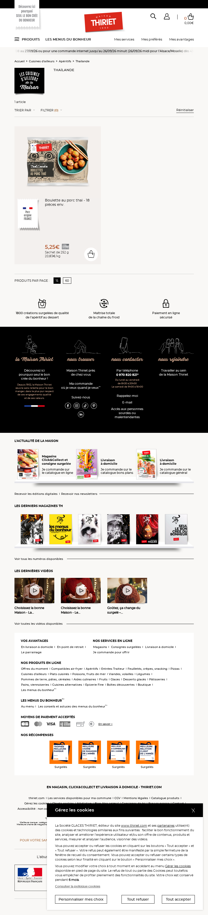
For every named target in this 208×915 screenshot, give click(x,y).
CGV (117, 798)
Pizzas (175, 668)
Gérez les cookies (36, 803)
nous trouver (80, 359)
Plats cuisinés (59, 674)
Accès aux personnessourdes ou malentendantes (127, 413)
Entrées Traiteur (113, 668)
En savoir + (105, 724)
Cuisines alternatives (67, 684)
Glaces (115, 679)
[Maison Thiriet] (104, 22)
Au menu (27, 706)
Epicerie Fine (94, 684)
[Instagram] (77, 405)
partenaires (166, 825)
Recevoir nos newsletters (79, 494)
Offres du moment (34, 668)
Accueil (19, 61)
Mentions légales (136, 798)
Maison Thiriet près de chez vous (80, 372)
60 (67, 280)
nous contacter (127, 359)
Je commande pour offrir (111, 652)
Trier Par (22, 110)
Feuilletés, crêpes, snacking (147, 668)
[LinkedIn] (81, 414)
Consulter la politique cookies (77, 886)
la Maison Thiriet (34, 359)
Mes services (124, 39)
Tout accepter (178, 899)
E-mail (127, 402)
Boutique (144, 684)
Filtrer (49, 110)
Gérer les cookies (178, 866)
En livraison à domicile (37, 647)
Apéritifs (65, 61)
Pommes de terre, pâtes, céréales (46, 679)
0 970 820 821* (127, 375)
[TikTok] (85, 405)
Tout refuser (138, 899)
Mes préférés (151, 39)
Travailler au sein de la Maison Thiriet (173, 372)
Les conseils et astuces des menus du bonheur (72, 706)
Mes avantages (181, 39)
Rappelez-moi (127, 396)
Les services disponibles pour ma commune (79, 798)
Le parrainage (31, 652)
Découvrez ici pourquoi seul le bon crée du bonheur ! (34, 374)
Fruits (103, 679)
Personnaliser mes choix (81, 899)
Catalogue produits (165, 798)
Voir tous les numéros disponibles (38, 559)
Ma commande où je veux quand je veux (80, 386)
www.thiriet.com (134, 825)
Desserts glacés (134, 679)
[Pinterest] (94, 405)
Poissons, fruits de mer (89, 674)
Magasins (100, 647)
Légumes (143, 674)
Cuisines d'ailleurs (42, 61)
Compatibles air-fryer (67, 668)
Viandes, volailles (121, 674)
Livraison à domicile (159, 647)
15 (57, 280)
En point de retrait (70, 647)
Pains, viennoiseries (35, 684)
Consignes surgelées (126, 647)
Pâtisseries (157, 679)
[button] (167, 17)
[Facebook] (68, 405)
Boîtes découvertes (121, 684)
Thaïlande (83, 61)
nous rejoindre (174, 359)
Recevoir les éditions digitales (36, 494)
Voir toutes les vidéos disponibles (38, 623)
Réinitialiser (185, 110)
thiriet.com (37, 798)
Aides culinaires (85, 679)
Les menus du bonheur (68, 39)
